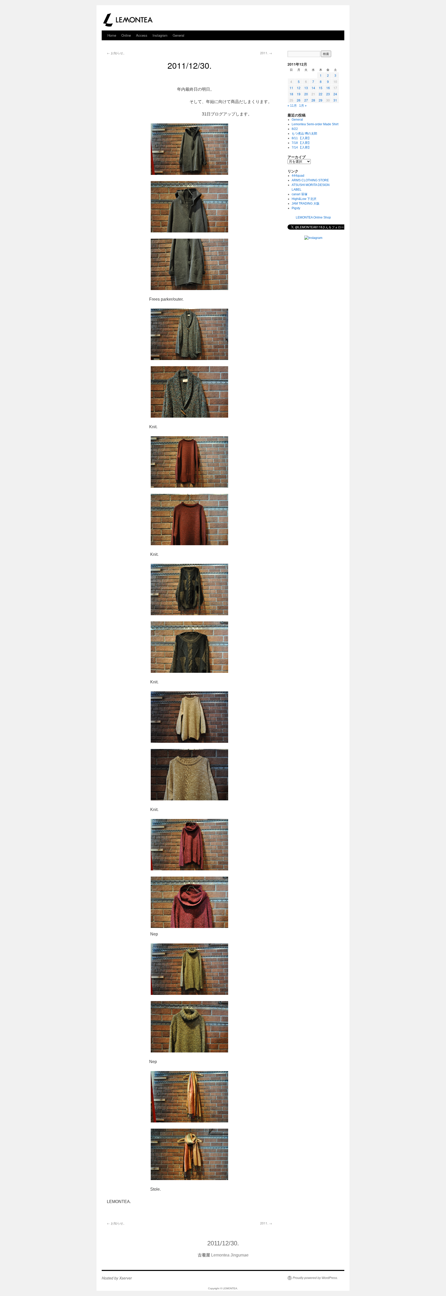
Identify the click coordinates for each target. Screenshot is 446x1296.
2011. (266, 53)
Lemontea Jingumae (223, 1255)
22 (320, 94)
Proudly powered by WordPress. (315, 1278)
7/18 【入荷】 (301, 143)
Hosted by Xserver (117, 1278)
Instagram (160, 35)
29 (320, 100)
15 (320, 87)
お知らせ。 (116, 53)
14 (313, 87)
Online (126, 35)
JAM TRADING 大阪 (306, 203)
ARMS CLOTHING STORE (310, 180)
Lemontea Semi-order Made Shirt (315, 124)
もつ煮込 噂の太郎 (304, 133)
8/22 (295, 129)
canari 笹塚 (299, 194)
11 (291, 87)
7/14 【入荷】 (301, 147)
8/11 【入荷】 (301, 138)
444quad (298, 175)
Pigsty (296, 208)
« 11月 (292, 105)
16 (328, 87)
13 (306, 87)
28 (313, 100)
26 (298, 100)
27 (306, 100)
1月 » (303, 105)
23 (328, 94)
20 (306, 94)
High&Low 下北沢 (306, 199)
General (178, 35)
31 (335, 100)
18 (291, 94)
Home (111, 35)
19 (298, 94)
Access (141, 35)
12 (298, 87)
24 (335, 94)
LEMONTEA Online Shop (313, 217)
